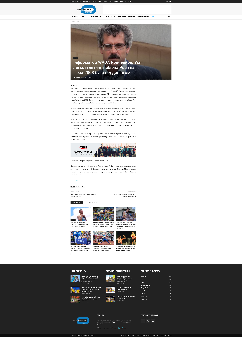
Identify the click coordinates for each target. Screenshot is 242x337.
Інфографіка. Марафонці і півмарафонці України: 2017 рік (83, 195)
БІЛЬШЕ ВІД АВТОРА (90, 203)
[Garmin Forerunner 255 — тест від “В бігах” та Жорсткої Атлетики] (75, 299)
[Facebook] (163, 1)
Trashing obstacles (107, 1)
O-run (99, 1)
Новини (84, 17)
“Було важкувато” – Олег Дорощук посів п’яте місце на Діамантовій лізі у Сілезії (79, 224)
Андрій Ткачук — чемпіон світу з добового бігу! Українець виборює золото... (91, 289)
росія (83, 186)
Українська (123, 1)
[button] (169, 17)
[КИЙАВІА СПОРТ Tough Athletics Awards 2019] (110, 290)
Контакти (116, 1)
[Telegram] (170, 1)
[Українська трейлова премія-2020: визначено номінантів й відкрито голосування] (110, 278)
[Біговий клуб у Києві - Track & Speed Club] (103, 150)
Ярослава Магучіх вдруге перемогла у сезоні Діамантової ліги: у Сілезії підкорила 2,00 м (80, 248)
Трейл (94, 1)
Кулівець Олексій (79, 77)
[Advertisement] (137, 9)
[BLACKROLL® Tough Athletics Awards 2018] (110, 299)
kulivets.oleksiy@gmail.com (117, 328)
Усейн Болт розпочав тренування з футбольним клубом (124, 195)
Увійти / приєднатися (76, 1)
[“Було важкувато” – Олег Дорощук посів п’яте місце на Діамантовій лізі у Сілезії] (81, 214)
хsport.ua (74, 180)
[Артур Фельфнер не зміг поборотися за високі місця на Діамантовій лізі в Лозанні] (103, 238)
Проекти (131, 17)
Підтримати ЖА (143, 17)
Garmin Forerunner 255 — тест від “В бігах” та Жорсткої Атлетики (90, 299)
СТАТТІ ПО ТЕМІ (76, 203)
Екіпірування (96, 17)
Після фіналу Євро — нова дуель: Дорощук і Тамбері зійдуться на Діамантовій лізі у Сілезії (125, 248)
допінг (78, 186)
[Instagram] (167, 1)
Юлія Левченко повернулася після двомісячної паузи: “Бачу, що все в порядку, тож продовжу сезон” (103, 224)
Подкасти (122, 17)
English (129, 1)
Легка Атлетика (87, 1)
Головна (75, 17)
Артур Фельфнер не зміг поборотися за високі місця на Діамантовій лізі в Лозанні (102, 248)
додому (73, 21)
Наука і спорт (110, 17)
